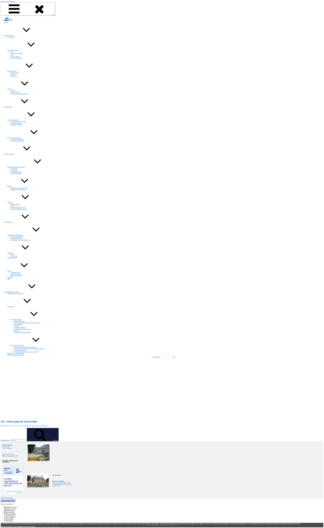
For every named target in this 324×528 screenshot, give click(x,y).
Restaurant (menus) (16, 173)
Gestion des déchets (16, 238)
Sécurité (9, 89)
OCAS (15, 206)
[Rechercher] (174, 357)
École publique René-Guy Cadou (16, 167)
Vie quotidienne (8, 222)
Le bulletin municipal (17, 124)
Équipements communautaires (22, 332)
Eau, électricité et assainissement (20, 240)
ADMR (12, 254)
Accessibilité (5, 461)
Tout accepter (40, 526)
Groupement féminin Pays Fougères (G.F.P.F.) (26, 352)
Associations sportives (17, 345)
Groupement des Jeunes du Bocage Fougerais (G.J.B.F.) (29, 348)
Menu (53, 14)
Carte (13, 52)
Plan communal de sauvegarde (19, 94)
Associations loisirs (16, 319)
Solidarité (10, 253)
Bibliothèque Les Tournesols (15, 293)
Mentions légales (13, 460)
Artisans (13, 74)
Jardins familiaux (12, 258)
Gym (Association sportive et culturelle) (25, 347)
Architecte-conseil (16, 274)
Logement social (15, 272)
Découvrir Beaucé (9, 35)
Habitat (9, 271)
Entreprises (14, 76)
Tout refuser (48, 526)
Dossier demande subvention (15, 355)
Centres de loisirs (15, 204)
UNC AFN (16, 331)
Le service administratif (17, 139)
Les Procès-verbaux (16, 123)
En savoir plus (56, 526)
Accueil (6, 22)
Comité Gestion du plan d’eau (22, 329)
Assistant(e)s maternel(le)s (18, 189)
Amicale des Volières (20, 327)
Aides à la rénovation (16, 275)
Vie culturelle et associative (11, 292)
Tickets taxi (14, 256)
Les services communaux (14, 138)
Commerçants (15, 73)
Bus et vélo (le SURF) (16, 53)
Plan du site (5, 460)
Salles (9, 279)
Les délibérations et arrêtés (18, 121)
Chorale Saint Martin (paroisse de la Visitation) (27, 323)
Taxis (12, 55)
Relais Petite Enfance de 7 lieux (19, 188)
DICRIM (13, 90)
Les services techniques (17, 141)
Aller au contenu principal (8, 1)
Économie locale (12, 71)
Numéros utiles (15, 92)
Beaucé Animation (19, 321)
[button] (8, 501)
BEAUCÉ (33, 381)
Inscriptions (14, 170)
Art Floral (16, 326)
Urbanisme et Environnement (15, 235)
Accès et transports (12, 50)
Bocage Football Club (20, 350)
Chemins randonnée (16, 58)
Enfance (9, 186)
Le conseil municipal (12, 120)
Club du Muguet (18, 324)
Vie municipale (8, 107)
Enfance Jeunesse (9, 154)
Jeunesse (10, 202)
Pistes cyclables (15, 56)
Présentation (11, 37)
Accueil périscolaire (16, 172)
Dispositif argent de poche (18, 207)
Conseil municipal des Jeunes (19, 209)
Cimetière (10, 277)
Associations (11, 306)
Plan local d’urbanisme (17, 237)
